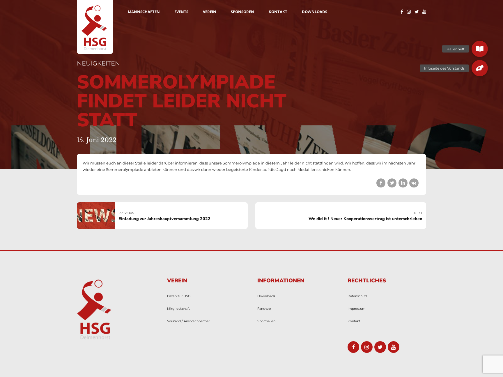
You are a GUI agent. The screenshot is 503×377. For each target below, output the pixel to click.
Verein (209, 11)
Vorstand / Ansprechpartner (188, 321)
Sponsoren (242, 11)
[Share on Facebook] (380, 182)
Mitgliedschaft (178, 309)
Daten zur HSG (179, 296)
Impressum (357, 309)
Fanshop (264, 309)
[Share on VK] (413, 182)
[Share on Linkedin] (403, 182)
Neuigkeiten (98, 63)
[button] (480, 49)
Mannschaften (144, 11)
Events (181, 11)
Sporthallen (266, 321)
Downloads (314, 11)
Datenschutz (357, 296)
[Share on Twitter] (391, 182)
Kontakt (278, 11)
